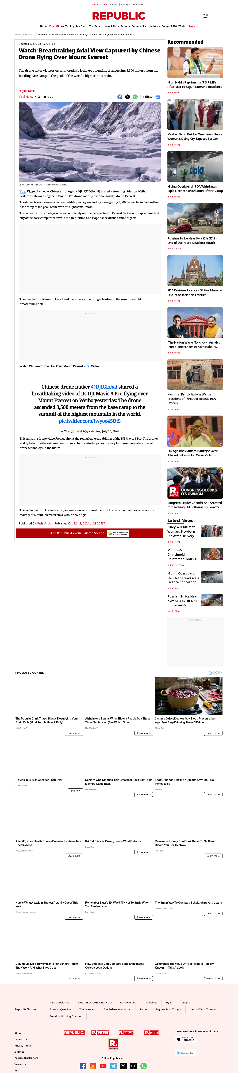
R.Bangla (125, 4)
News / (18, 34)
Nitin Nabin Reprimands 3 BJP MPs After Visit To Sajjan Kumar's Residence (194, 84)
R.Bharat (114, 4)
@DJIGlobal (104, 386)
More (192, 26)
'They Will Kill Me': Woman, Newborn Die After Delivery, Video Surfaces (181, 534)
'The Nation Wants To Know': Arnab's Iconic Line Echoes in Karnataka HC (193, 344)
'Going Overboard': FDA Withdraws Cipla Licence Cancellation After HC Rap (195, 188)
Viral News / (30, 34)
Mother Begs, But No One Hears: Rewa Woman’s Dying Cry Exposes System (194, 136)
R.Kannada (138, 4)
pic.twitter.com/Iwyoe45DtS (90, 420)
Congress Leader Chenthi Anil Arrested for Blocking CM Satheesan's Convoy (194, 505)
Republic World (99, 4)
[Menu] (204, 15)
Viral (23, 191)
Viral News (26, 96)
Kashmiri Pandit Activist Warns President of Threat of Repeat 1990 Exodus (191, 398)
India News (173, 93)
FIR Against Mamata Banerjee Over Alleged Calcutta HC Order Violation (192, 453)
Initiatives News (176, 565)
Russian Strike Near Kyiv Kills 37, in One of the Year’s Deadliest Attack (192, 240)
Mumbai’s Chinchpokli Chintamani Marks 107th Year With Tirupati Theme (181, 559)
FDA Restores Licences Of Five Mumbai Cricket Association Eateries (194, 292)
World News (174, 249)
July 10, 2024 (110, 431)
